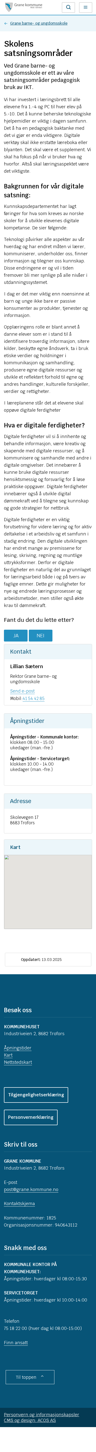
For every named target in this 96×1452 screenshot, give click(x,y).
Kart (8, 1055)
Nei (41, 635)
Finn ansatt (16, 1342)
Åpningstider (18, 1048)
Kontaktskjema (19, 1203)
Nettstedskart (18, 1062)
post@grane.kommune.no (31, 1189)
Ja (15, 635)
